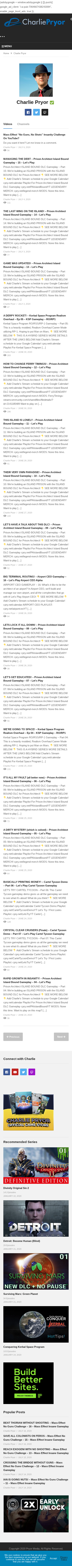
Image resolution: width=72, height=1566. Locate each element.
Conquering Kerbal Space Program (23, 1346)
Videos (7, 124)
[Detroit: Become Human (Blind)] (36, 1218)
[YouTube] (15, 1072)
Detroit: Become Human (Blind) (21, 1241)
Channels (23, 124)
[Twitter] (36, 112)
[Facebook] (28, 112)
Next (60, 1036)
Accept (53, 1558)
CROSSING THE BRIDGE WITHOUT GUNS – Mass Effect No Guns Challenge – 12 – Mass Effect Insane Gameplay (33, 1466)
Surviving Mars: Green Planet (20, 1293)
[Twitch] (45, 112)
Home (6, 53)
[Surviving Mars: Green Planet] (36, 1271)
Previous (14, 1036)
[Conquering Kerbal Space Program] (36, 1324)
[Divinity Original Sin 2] (36, 1165)
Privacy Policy (64, 1558)
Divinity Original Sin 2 (16, 1188)
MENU (8, 46)
